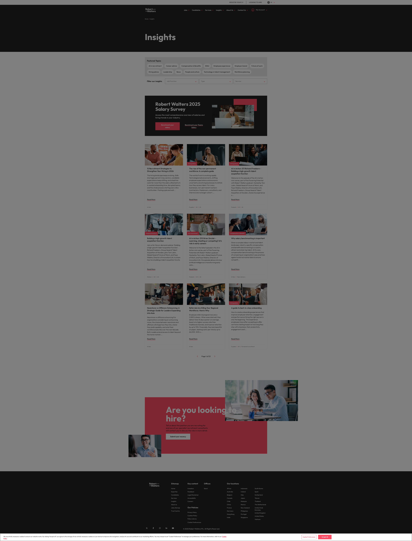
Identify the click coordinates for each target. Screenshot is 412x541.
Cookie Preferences (309, 537)
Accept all (325, 537)
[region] (206, 537)
